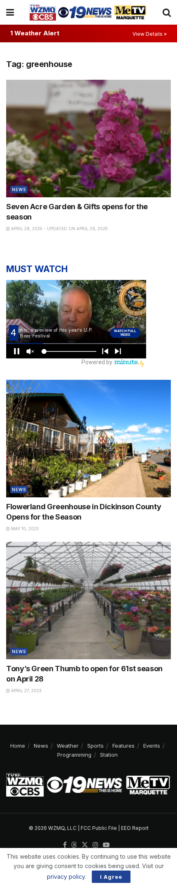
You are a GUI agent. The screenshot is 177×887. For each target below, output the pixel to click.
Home (17, 745)
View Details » (150, 34)
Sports (95, 745)
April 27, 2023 (26, 690)
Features (123, 745)
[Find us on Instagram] (95, 845)
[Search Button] (167, 12)
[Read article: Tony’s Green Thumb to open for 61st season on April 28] (88, 600)
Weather (68, 745)
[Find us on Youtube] (106, 845)
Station (109, 754)
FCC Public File (99, 828)
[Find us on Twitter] (85, 845)
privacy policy (66, 876)
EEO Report (135, 828)
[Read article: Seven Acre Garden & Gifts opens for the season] (88, 138)
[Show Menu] (10, 12)
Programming (74, 754)
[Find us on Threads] (74, 845)
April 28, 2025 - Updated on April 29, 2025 (59, 228)
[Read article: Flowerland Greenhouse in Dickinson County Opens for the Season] (88, 438)
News (19, 189)
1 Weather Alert (34, 33)
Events (151, 745)
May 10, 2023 (24, 528)
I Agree (111, 876)
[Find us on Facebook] (65, 845)
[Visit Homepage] (88, 12)
